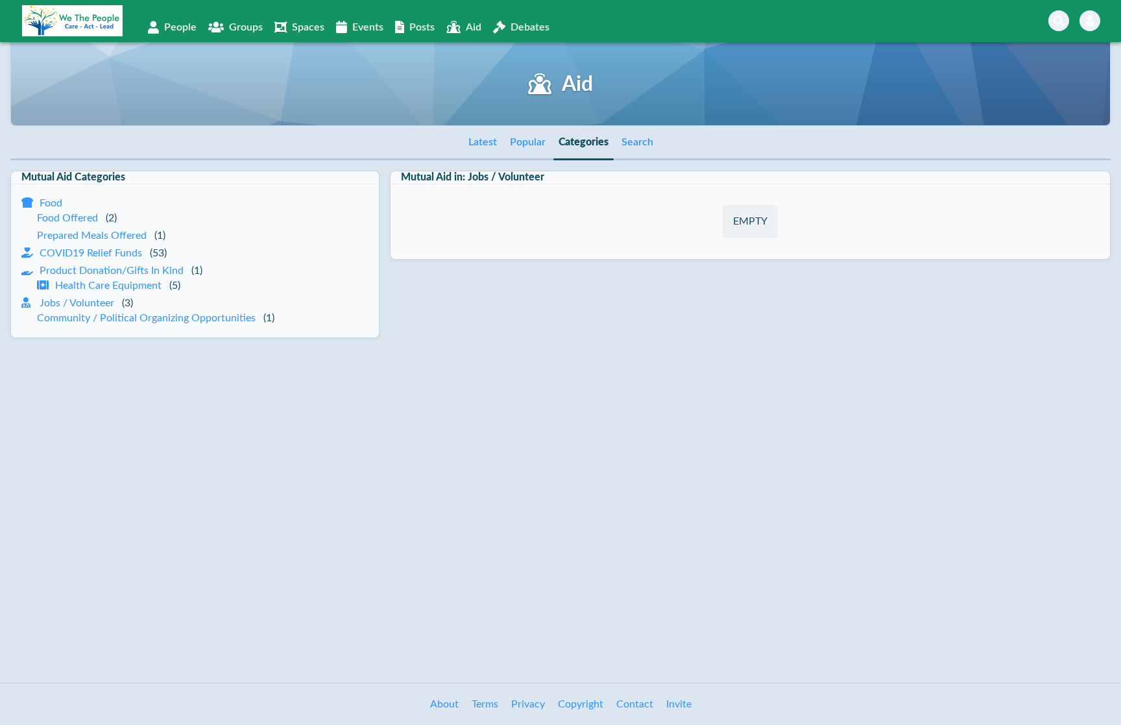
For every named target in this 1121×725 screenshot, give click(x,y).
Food (51, 203)
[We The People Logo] (72, 20)
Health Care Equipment (108, 285)
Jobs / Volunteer (77, 303)
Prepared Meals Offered (92, 235)
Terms (485, 704)
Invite (679, 704)
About (444, 704)
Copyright (580, 704)
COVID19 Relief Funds (91, 253)
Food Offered (67, 218)
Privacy (528, 704)
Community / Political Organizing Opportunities (146, 318)
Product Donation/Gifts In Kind (112, 270)
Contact (634, 704)
